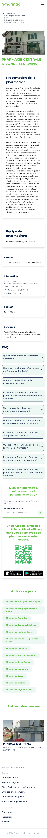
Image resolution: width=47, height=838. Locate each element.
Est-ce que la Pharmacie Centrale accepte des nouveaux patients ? (20, 458)
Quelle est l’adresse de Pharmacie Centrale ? (20, 357)
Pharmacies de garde (13, 796)
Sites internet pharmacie (14, 801)
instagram (7, 817)
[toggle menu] (42, 4)
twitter (5, 822)
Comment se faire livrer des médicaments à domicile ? (17, 409)
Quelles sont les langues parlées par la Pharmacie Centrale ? (22, 446)
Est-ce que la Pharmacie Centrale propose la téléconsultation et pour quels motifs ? (21, 472)
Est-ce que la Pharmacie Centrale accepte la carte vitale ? (20, 434)
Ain (7, 18)
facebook (7, 812)
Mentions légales (10, 782)
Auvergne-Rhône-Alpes (15, 16)
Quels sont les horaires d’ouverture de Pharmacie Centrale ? (21, 369)
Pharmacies (10, 13)
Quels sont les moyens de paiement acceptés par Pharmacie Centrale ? (21, 422)
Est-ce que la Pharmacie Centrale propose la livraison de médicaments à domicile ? (22, 395)
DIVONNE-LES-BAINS (15, 20)
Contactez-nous (10, 777)
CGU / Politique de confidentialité (19, 787)
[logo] (11, 4)
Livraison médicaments (13, 792)
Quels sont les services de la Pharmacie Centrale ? (17, 382)
